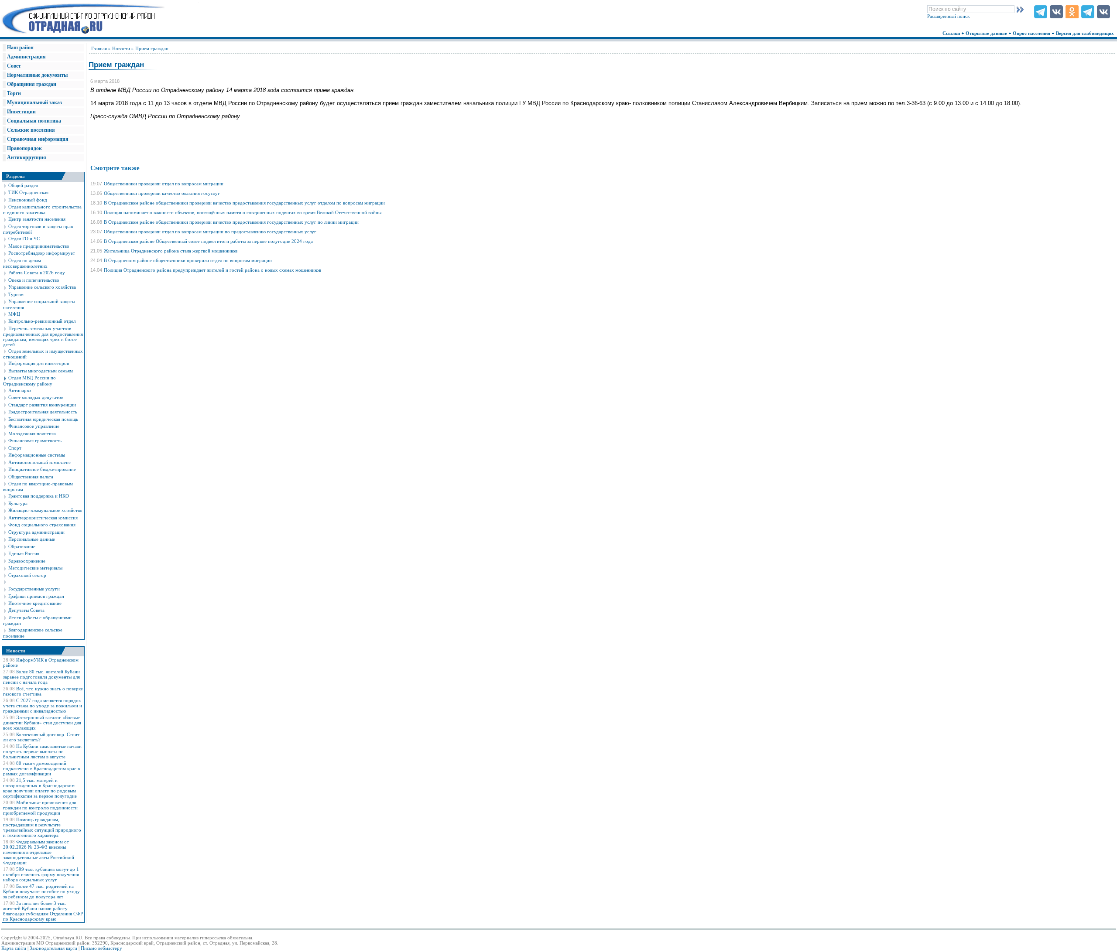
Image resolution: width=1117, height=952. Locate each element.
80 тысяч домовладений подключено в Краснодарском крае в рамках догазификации (41, 768)
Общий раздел (23, 185)
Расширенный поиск (948, 16)
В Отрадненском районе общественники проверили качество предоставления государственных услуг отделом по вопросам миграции (244, 202)
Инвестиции (21, 112)
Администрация (26, 57)
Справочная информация (38, 139)
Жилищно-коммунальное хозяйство (45, 510)
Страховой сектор (27, 575)
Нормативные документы (37, 75)
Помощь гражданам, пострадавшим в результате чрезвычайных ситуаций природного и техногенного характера (42, 827)
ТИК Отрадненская (28, 192)
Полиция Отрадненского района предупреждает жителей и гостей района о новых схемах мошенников (212, 270)
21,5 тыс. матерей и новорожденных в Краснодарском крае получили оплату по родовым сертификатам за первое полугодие (40, 788)
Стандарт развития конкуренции (42, 404)
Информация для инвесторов (38, 363)
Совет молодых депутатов (35, 397)
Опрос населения (1032, 33)
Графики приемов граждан (36, 596)
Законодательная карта (53, 948)
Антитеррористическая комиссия (43, 517)
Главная (99, 48)
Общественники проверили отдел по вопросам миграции (163, 183)
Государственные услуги (34, 588)
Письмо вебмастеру (101, 948)
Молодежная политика (32, 433)
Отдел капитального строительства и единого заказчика (42, 209)
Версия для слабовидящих (1085, 33)
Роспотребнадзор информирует (41, 253)
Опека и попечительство (33, 280)
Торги (14, 93)
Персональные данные (31, 539)
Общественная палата (30, 476)
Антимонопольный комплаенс (39, 462)
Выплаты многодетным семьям (40, 370)
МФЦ (14, 314)
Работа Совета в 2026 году (36, 272)
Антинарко (19, 390)
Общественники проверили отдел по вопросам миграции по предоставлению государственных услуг (210, 231)
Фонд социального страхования (41, 524)
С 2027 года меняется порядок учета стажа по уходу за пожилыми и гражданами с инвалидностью (42, 705)
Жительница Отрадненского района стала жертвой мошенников (170, 250)
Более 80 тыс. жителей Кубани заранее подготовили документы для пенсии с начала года (41, 677)
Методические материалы (35, 567)
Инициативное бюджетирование (42, 469)
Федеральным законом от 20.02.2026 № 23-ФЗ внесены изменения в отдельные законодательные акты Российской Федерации (38, 852)
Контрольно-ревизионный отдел (41, 321)
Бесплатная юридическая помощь (43, 419)
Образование (21, 546)
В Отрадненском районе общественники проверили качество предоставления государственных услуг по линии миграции (231, 222)
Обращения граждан (31, 84)
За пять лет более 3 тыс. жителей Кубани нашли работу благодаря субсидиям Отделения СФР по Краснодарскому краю (43, 911)
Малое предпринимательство (38, 246)
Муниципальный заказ (34, 102)
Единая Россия (23, 553)
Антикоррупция (26, 157)
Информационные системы (36, 454)
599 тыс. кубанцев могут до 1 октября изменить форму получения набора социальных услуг (41, 874)
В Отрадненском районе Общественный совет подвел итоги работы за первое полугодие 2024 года (208, 241)
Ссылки (951, 33)
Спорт (14, 447)
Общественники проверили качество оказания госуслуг (162, 193)
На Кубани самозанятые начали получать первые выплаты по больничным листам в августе (42, 751)
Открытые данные (987, 33)
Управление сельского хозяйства (42, 287)
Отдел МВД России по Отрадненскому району (29, 380)
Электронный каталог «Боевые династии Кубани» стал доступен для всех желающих (42, 722)
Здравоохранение (26, 560)
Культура (17, 503)
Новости (121, 48)
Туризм (16, 294)
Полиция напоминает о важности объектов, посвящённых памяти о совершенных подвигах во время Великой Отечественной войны (242, 212)
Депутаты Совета (26, 610)
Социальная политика (34, 121)
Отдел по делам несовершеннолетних (25, 263)
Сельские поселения (31, 130)
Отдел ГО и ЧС (24, 238)
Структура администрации (36, 532)
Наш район (20, 47)
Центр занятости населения (36, 219)
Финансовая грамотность (35, 440)
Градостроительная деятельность (42, 411)
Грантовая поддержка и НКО (38, 495)
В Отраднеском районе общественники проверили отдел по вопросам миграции (188, 260)
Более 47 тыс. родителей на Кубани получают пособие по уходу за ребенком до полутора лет (41, 891)
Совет (14, 66)
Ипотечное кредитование (35, 603)
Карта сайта (13, 948)
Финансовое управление (33, 426)
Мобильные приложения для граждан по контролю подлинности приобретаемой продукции (40, 808)
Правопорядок (24, 148)
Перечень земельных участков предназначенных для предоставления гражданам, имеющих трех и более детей (43, 336)
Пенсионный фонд (27, 199)
